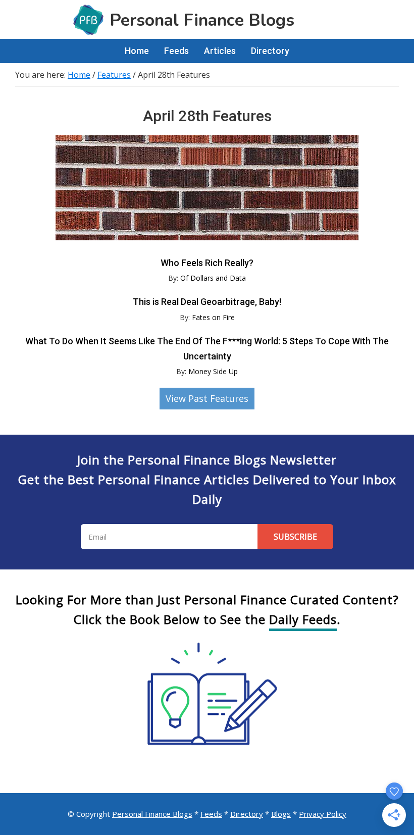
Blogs (281, 814)
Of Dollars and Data (213, 278)
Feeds (211, 814)
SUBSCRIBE (295, 536)
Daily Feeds (303, 619)
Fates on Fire (213, 317)
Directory (246, 814)
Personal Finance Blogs (152, 814)
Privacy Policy (322, 814)
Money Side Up (213, 371)
